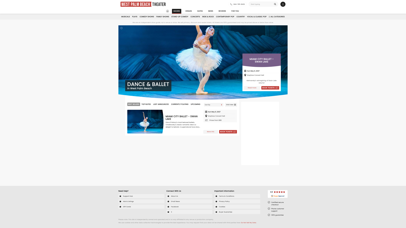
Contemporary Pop (225, 16)
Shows (176, 11)
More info (210, 132)
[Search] (275, 4)
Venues (188, 11)
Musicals (125, 16)
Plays (134, 16)
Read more (252, 88)
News (210, 11)
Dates (200, 11)
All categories (278, 16)
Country (241, 16)
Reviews (222, 11)
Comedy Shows (147, 16)
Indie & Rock (208, 16)
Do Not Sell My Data (248, 223)
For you (235, 11)
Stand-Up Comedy (179, 16)
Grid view (229, 105)
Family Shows (162, 16)
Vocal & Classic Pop (256, 16)
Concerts (195, 16)
